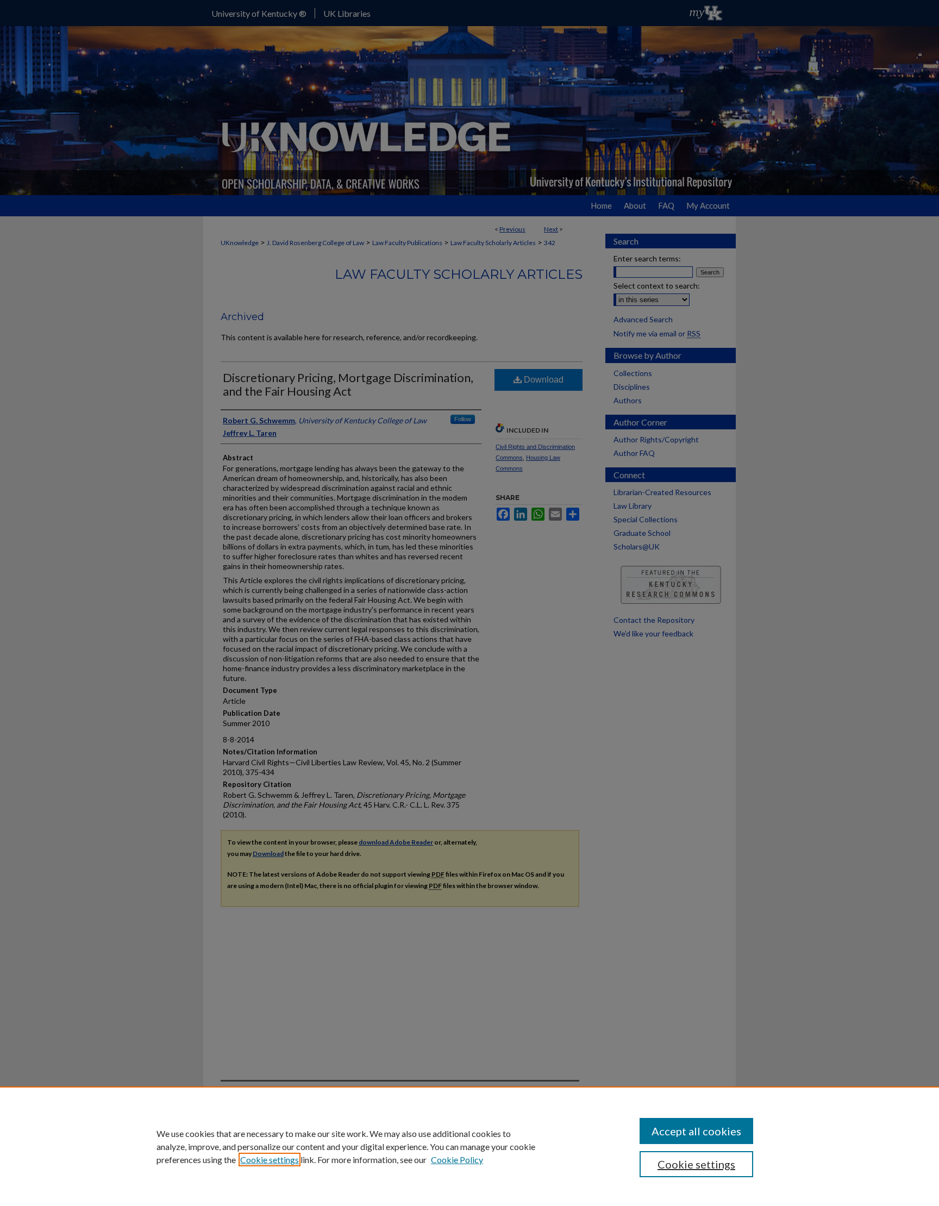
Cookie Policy (457, 1159)
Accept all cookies (696, 1131)
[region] (469, 1146)
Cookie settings (269, 1159)
